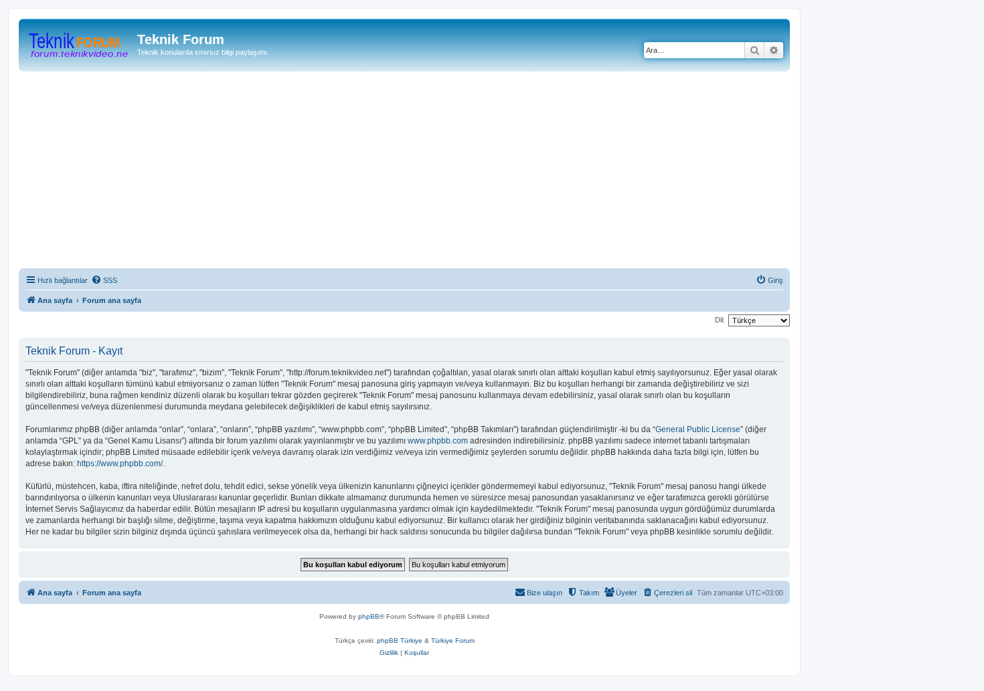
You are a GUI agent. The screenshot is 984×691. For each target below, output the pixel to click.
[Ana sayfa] (79, 43)
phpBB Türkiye (399, 640)
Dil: (720, 320)
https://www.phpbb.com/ (120, 463)
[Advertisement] (420, 172)
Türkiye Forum (453, 640)
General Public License (697, 429)
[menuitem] (104, 280)
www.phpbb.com (438, 441)
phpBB (369, 616)
